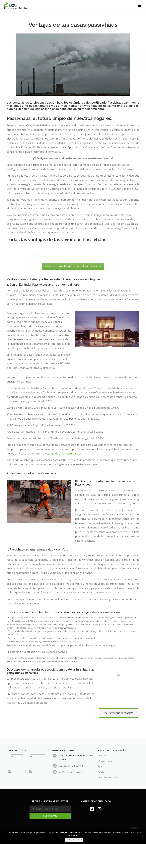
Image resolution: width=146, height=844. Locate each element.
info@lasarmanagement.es (71, 772)
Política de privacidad (107, 777)
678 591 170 (77, 765)
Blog (100, 766)
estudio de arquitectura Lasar (63, 453)
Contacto (102, 755)
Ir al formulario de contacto (118, 712)
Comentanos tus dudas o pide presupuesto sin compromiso (73, 266)
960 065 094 (64, 765)
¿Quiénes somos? (106, 761)
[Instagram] (99, 809)
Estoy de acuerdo (74, 839)
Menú (139, 5)
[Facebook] (92, 809)
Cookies (101, 772)
